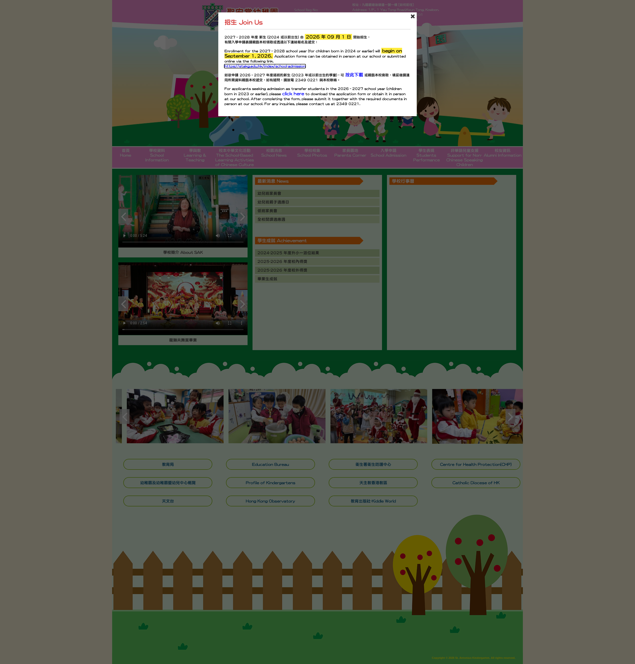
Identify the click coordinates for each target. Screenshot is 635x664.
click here (293, 93)
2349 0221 (306, 80)
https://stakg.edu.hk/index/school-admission (264, 66)
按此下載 (354, 74)
